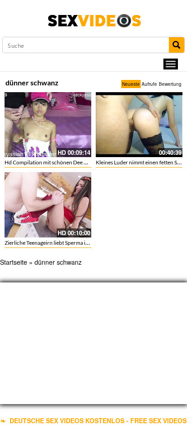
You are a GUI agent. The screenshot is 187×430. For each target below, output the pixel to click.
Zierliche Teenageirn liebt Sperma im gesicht (56, 242)
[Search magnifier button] (176, 45)
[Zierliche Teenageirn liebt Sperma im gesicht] (48, 204)
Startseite (13, 262)
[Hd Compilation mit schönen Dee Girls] (48, 124)
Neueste (131, 84)
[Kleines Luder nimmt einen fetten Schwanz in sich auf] (139, 124)
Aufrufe (149, 84)
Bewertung (170, 84)
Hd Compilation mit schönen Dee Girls (50, 162)
